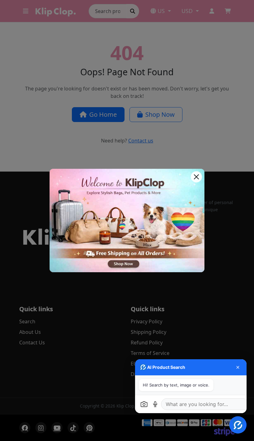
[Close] (196, 176)
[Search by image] (144, 404)
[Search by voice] (155, 404)
